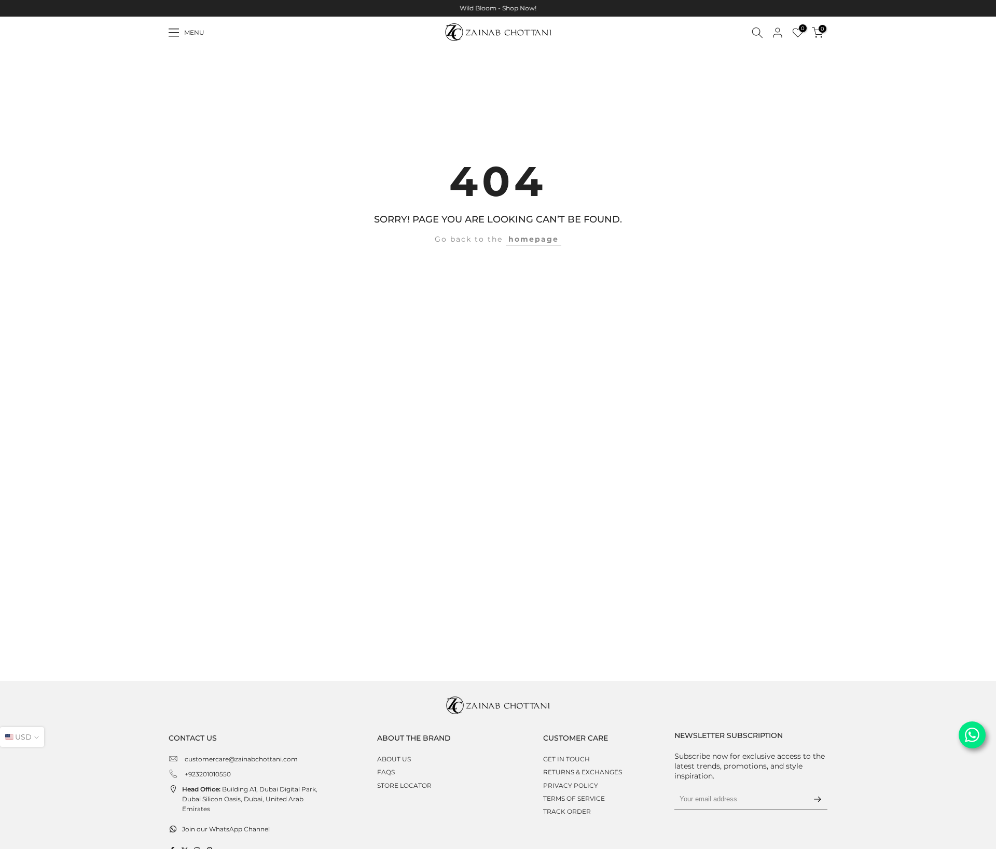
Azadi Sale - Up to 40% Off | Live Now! (510, 8)
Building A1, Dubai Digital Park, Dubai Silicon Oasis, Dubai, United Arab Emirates (249, 799)
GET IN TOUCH (566, 759)
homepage (533, 239)
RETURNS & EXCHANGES (582, 772)
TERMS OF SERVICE (574, 798)
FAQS (386, 772)
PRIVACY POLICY (570, 785)
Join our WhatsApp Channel (226, 829)
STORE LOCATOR (404, 785)
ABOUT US (394, 759)
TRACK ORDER (567, 811)
